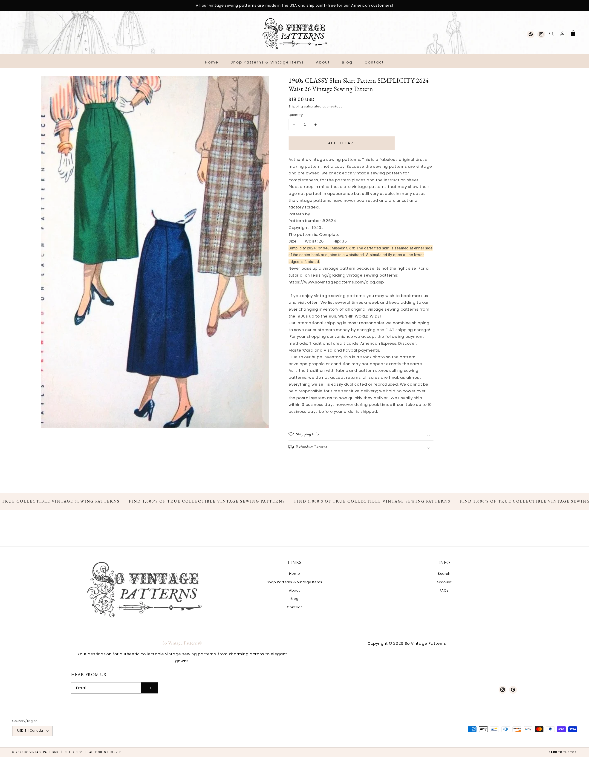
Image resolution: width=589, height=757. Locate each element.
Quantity (296, 115)
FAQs (444, 590)
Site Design (74, 752)
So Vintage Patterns (41, 752)
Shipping (296, 106)
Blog (295, 598)
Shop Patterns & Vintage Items (294, 582)
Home (294, 573)
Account (444, 582)
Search (444, 573)
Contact (294, 607)
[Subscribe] (149, 687)
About (294, 590)
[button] (551, 34)
